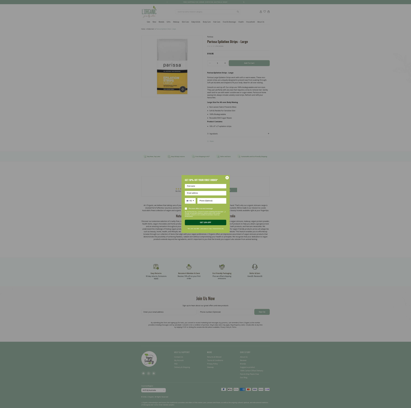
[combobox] (190, 201)
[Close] (227, 177)
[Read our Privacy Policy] (225, 212)
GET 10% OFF (205, 222)
